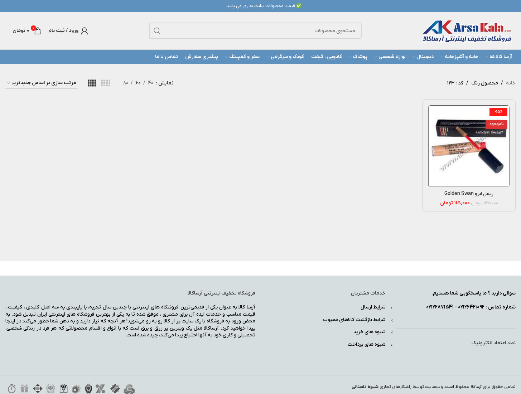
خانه (511, 83)
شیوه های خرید (369, 332)
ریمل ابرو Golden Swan (468, 193)
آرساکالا (476, 387)
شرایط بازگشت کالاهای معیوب (354, 319)
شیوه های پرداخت (366, 344)
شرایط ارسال (373, 307)
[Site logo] (467, 30)
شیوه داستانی (365, 387)
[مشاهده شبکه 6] (105, 83)
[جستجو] (157, 31)
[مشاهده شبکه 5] (92, 83)
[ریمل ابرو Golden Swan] (469, 146)
